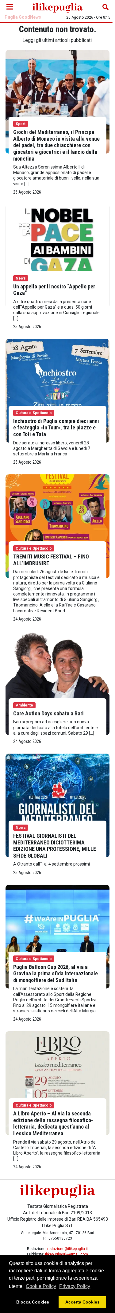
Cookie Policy (41, 1286)
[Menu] (9, 7)
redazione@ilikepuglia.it (67, 1249)
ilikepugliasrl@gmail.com (66, 1254)
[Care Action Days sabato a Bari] (57, 683)
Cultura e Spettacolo (34, 413)
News (21, 278)
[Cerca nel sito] (105, 7)
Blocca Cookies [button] (32, 1302)
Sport (20, 124)
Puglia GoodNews (23, 17)
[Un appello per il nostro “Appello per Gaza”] (57, 256)
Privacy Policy (74, 1286)
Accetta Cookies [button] (82, 1302)
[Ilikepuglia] (57, 7)
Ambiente (24, 705)
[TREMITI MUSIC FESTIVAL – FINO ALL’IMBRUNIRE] (57, 526)
